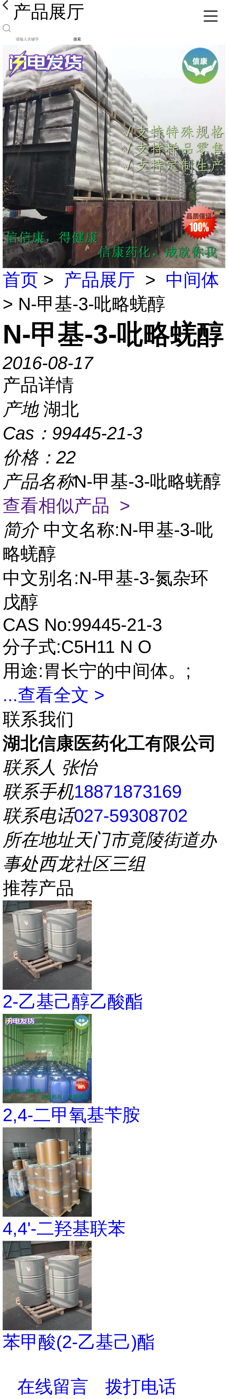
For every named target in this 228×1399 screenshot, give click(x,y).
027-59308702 (131, 816)
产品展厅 (99, 280)
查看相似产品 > (66, 506)
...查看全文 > (53, 695)
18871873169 (128, 792)
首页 (20, 280)
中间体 (192, 280)
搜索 (77, 39)
